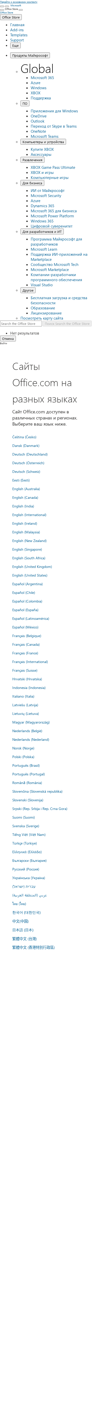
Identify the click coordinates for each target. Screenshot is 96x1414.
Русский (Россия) (25, 868)
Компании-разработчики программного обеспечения (56, 277)
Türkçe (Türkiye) (24, 843)
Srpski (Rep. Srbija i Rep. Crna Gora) (39, 808)
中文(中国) (20, 921)
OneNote (38, 131)
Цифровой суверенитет (51, 226)
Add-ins (17, 29)
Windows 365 (42, 220)
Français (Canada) (26, 644)
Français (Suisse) (24, 670)
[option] (53, 333)
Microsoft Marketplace (50, 269)
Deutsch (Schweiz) (26, 471)
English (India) (23, 505)
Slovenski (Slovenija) (27, 799)
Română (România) (27, 782)
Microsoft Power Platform (52, 215)
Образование (43, 307)
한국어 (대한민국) (26, 912)
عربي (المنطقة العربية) (29, 894)
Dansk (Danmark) (25, 445)
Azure (35, 82)
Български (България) (29, 860)
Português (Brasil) (26, 765)
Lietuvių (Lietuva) (25, 713)
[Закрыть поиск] (7, 6)
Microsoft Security (46, 195)
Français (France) (25, 652)
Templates (18, 34)
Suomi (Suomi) (23, 817)
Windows (38, 87)
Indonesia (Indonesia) (29, 687)
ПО (25, 103)
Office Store (11, 17)
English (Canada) (25, 497)
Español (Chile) (23, 592)
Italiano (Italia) (23, 696)
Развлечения (32, 160)
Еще (15, 45)
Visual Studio (42, 284)
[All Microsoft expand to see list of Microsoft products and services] (2, 6)
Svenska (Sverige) (25, 825)
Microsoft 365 (42, 77)
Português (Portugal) (28, 773)
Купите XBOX (42, 149)
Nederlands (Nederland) (30, 739)
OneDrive (39, 115)
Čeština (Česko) (24, 436)
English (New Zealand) (29, 540)
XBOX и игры (42, 172)
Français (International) (30, 661)
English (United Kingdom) (32, 566)
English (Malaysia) (26, 531)
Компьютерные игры (50, 177)
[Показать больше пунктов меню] (2, 10)
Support (17, 39)
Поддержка (41, 97)
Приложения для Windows (54, 110)
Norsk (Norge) (23, 747)
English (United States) (29, 575)
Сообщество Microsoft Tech (54, 264)
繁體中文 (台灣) (24, 938)
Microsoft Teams (44, 136)
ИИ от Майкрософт (48, 190)
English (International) (29, 514)
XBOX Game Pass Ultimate (53, 167)
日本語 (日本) (22, 929)
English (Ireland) (24, 523)
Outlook (37, 121)
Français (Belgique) (26, 635)
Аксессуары (41, 154)
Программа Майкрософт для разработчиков (56, 241)
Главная (17, 24)
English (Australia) (26, 488)
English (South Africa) (28, 557)
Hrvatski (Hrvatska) (27, 678)
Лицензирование (46, 312)
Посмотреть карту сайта (41, 318)
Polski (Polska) (23, 756)
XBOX (35, 92)
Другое (28, 290)
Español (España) (25, 609)
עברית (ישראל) (23, 886)
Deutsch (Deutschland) (30, 454)
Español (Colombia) (27, 601)
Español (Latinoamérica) (30, 618)
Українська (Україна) (28, 877)
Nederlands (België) (27, 730)
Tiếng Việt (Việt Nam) (29, 834)
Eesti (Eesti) (21, 480)
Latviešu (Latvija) (25, 704)
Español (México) (25, 626)
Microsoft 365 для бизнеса (54, 210)
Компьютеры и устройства (43, 142)
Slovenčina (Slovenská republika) (37, 791)
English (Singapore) (27, 549)
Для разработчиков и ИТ (42, 231)
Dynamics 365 (42, 205)
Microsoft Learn (44, 249)
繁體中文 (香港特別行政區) (33, 947)
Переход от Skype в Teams (54, 126)
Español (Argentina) (27, 583)
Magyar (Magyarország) (31, 722)
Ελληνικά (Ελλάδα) (27, 851)
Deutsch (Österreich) (28, 462)
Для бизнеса (32, 183)
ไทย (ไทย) (19, 903)
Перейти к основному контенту (18, 2)
